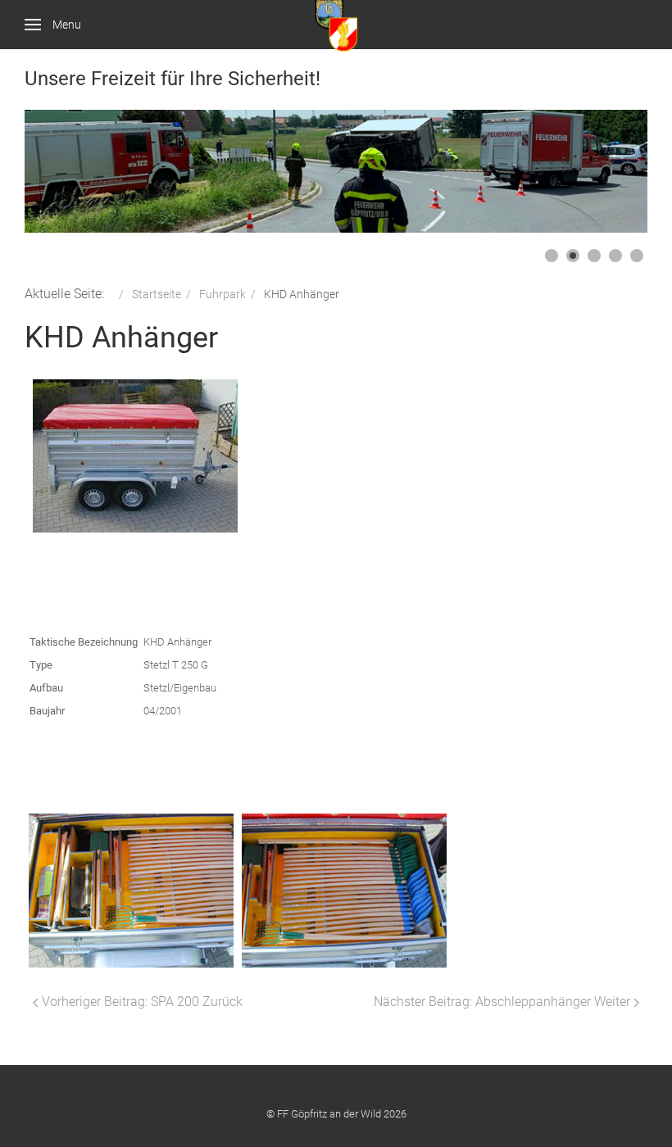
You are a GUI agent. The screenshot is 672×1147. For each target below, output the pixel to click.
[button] (597, 171)
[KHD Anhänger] (135, 456)
